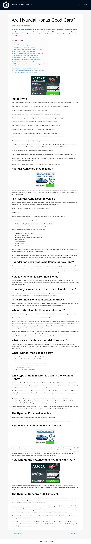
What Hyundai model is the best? (24, 62)
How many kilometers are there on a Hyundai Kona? (29, 53)
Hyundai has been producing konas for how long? (28, 49)
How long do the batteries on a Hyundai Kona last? (29, 70)
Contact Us (85, 4)
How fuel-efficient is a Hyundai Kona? (25, 51)
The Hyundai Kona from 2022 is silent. (25, 72)
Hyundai (14, 25)
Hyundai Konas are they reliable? (23, 45)
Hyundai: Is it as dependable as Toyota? (26, 68)
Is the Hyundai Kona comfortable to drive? (26, 55)
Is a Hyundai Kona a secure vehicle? (24, 47)
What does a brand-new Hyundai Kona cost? (27, 59)
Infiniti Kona (17, 43)
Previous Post (18, 533)
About (79, 4)
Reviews (14, 4)
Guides (21, 4)
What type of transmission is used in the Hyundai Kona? (31, 64)
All (32, 4)
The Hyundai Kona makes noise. (24, 66)
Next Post (74, 533)
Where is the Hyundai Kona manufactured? (26, 57)
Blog (27, 4)
